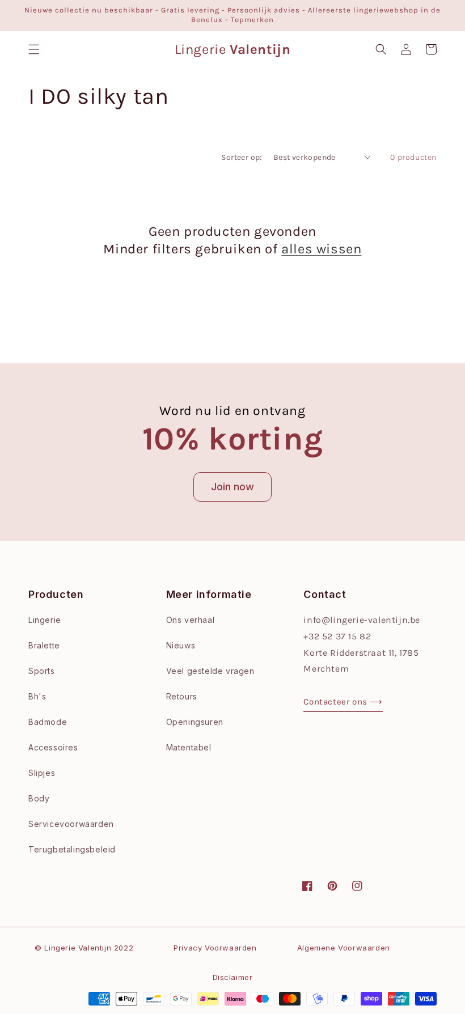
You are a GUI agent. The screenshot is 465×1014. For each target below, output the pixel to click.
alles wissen (321, 249)
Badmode (47, 722)
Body (38, 798)
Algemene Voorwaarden (343, 947)
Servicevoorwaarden (71, 824)
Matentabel (189, 747)
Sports (41, 671)
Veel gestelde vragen (210, 671)
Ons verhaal (190, 620)
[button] (34, 49)
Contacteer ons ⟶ (343, 702)
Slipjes (41, 773)
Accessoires (53, 747)
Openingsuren (194, 722)
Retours (181, 696)
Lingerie (44, 620)
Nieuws (181, 645)
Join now (232, 487)
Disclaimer (233, 977)
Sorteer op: (241, 157)
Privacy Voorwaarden (215, 947)
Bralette (44, 645)
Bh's (37, 696)
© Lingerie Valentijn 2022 (84, 947)
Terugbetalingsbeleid (72, 849)
